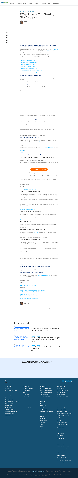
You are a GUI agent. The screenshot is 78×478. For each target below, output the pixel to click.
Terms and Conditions (35, 471)
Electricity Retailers (32, 11)
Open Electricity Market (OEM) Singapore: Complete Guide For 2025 (30, 293)
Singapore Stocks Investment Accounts (47, 390)
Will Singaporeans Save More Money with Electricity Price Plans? (30, 295)
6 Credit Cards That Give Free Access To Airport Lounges (29, 283)
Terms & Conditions (43, 420)
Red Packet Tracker (43, 413)
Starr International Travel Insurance (64, 407)
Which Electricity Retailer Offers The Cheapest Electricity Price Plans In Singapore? (33, 290)
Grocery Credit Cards (9, 407)
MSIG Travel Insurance (61, 403)
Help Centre (42, 407)
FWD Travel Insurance (61, 400)
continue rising (55, 49)
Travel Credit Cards (9, 399)
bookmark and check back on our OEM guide (47, 278)
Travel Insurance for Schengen (63, 424)
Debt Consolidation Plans (27, 390)
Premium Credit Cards (9, 415)
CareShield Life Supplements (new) (63, 450)
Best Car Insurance (60, 440)
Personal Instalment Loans (28, 388)
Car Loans (24, 400)
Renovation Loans (26, 398)
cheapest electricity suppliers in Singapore (44, 275)
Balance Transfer (26, 394)
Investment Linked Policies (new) (63, 446)
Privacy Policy (42, 422)
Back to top (21, 152)
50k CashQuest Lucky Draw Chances (46, 411)
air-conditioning (35, 232)
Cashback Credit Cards (9, 393)
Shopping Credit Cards (9, 409)
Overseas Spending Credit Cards (11, 411)
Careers (41, 426)
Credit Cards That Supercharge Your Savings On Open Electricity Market (31, 288)
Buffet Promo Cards (9, 417)
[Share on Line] (6, 43)
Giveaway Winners (43, 409)
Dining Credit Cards (9, 403)
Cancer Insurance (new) (61, 457)
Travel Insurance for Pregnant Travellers (64, 413)
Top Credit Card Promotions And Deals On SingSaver (28, 285)
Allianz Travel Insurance (61, 392)
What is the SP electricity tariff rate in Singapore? (29, 60)
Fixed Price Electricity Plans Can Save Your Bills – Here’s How (29, 297)
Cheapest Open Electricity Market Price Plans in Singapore (29, 298)
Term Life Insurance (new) (62, 448)
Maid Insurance (60, 435)
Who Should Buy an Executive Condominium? (27, 294)
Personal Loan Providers (27, 407)
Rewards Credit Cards (9, 397)
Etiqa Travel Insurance (61, 398)
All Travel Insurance (60, 388)
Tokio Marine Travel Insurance (62, 411)
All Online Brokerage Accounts (45, 388)
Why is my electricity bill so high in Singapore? (28, 66)
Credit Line (25, 392)
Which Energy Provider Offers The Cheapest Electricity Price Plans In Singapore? (45, 338)
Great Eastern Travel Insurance (63, 402)
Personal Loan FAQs (26, 403)
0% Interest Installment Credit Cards (12, 401)
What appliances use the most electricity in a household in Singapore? (32, 70)
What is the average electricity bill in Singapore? (29, 62)
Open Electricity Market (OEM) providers (47, 147)
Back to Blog (24, 314)
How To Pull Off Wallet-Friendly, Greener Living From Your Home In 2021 (31, 291)
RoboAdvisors (42, 398)
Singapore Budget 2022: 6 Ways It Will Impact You (27, 209)
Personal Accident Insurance (62, 462)
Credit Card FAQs (8, 419)
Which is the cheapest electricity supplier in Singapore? (30, 72)
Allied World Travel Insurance (62, 396)
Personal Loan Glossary (27, 405)
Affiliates (41, 424)
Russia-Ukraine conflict (43, 141)
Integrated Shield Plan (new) (62, 451)
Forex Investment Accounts (45, 396)
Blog (49, 3)
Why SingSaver (42, 418)
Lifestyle (24, 11)
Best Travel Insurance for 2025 (62, 390)
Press (41, 428)
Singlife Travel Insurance (61, 405)
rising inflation (47, 50)
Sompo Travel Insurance (61, 409)
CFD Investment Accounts (44, 394)
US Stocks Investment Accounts (46, 392)
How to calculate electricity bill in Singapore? (28, 64)
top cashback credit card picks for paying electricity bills (32, 166)
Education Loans (26, 396)
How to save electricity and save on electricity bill (29, 68)
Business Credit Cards (9, 413)
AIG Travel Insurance (61, 394)
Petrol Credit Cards (9, 405)
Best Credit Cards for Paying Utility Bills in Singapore (28, 189)
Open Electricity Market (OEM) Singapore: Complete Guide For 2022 (45, 329)
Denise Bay (27, 21)
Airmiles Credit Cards (9, 395)
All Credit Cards (8, 388)
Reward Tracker (55, 3)
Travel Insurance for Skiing (62, 422)
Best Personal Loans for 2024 (28, 402)
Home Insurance (60, 429)
